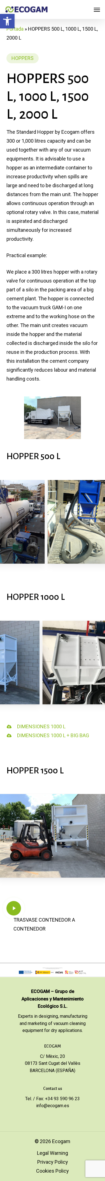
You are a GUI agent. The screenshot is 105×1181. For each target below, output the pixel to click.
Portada (15, 29)
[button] (7, 21)
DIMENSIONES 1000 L (41, 726)
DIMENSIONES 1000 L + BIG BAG (53, 735)
